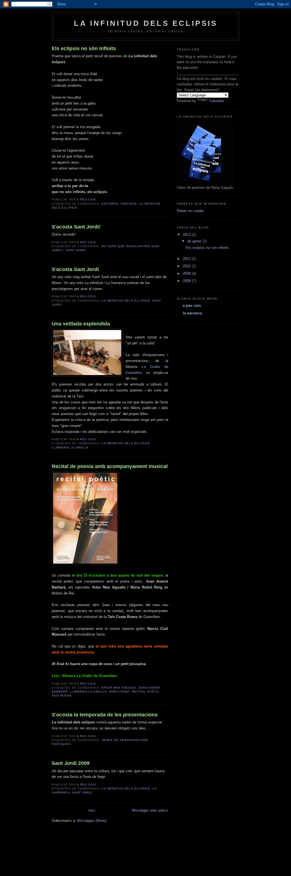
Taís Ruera (62, 695)
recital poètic (145, 691)
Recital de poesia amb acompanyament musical (110, 466)
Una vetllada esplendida (81, 324)
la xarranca (192, 313)
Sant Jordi (76, 250)
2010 (187, 266)
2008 (187, 281)
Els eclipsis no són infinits (84, 48)
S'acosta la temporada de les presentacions (105, 715)
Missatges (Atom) (92, 820)
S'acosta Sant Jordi (75, 269)
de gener (195, 241)
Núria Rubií (119, 691)
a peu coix (192, 305)
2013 (187, 234)
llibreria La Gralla (70, 447)
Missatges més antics (150, 810)
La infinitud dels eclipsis (125, 300)
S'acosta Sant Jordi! (76, 227)
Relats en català (190, 211)
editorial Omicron (118, 203)
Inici (91, 810)
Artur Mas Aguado (118, 687)
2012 (187, 259)
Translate (216, 101)
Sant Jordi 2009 (71, 763)
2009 (187, 273)
